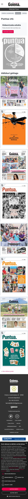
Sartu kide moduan (8, 31)
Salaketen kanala (9, 429)
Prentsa (14, 9)
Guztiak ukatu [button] (14, 492)
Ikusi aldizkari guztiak (8, 371)
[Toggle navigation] (2, 4)
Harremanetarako (12, 426)
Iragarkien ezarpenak (14, 468)
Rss (20, 426)
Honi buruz (9, 420)
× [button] (26, 443)
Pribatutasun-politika (15, 471)
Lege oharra (18, 420)
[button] (14, 496)
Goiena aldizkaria (8, 13)
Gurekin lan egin (14, 432)
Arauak (18, 423)
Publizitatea (11, 423)
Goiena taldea (20, 429)
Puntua (18, 13)
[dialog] (14, 470)
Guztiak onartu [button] (14, 489)
